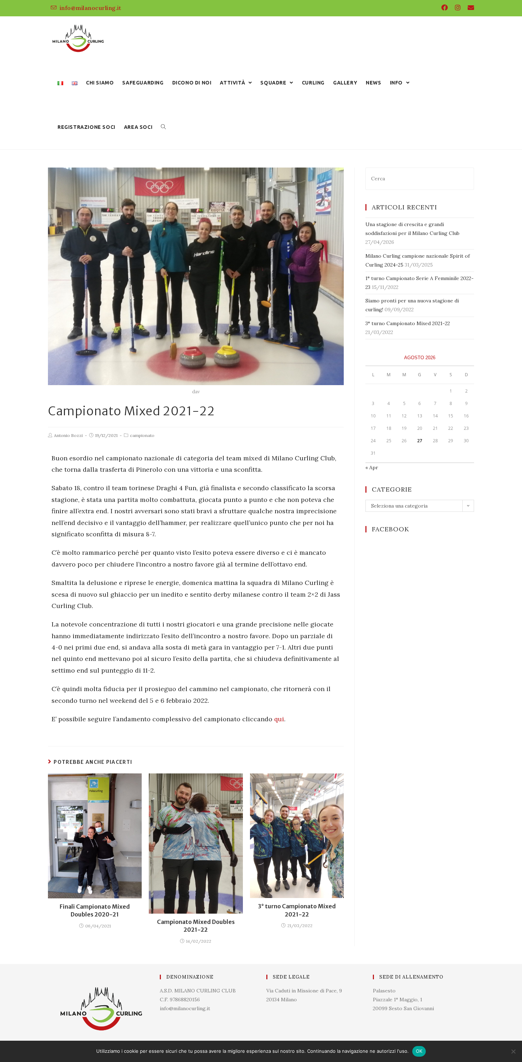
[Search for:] (419, 178)
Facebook (390, 529)
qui (279, 719)
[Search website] (163, 127)
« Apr (371, 467)
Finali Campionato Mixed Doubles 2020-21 (95, 910)
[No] (513, 1051)
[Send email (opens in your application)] (469, 7)
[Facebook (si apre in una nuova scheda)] (444, 7)
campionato (142, 435)
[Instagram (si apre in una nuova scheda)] (457, 7)
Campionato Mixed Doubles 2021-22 (196, 925)
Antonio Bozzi (68, 435)
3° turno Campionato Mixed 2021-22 (297, 910)
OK (419, 1051)
